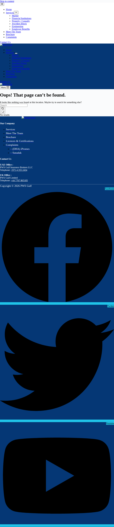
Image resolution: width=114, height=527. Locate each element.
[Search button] (2, 110)
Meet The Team (13, 71)
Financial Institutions (21, 58)
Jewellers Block (19, 63)
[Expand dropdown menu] (16, 53)
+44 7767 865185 (19, 180)
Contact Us (5, 81)
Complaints (11, 76)
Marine (15, 55)
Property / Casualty (21, 60)
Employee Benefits (21, 68)
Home (9, 50)
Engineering (17, 66)
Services (10, 52)
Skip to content (7, 1)
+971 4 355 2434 (19, 170)
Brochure (10, 74)
